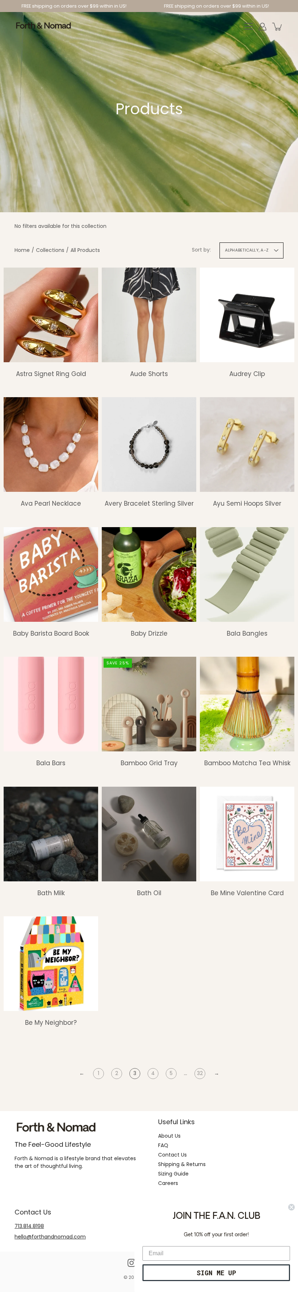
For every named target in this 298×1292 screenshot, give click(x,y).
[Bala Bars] (51, 704)
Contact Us (172, 1154)
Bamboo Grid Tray (149, 763)
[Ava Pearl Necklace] (51, 444)
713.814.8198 (29, 1226)
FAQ (163, 1145)
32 (200, 1073)
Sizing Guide (173, 1173)
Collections (50, 250)
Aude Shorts (149, 374)
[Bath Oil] (149, 834)
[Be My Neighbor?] (51, 963)
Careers (168, 1183)
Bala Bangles (247, 633)
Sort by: (201, 249)
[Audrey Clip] (247, 315)
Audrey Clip (247, 374)
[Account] (262, 26)
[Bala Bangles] (247, 574)
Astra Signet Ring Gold (51, 374)
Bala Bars (50, 763)
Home (22, 250)
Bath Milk (51, 893)
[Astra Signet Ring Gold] (51, 315)
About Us (169, 1135)
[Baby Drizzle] (149, 574)
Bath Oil (149, 893)
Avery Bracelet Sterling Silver (149, 503)
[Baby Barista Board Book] (51, 574)
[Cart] (277, 26)
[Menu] (248, 26)
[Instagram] (132, 1263)
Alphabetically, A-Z (247, 250)
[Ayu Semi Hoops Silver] (247, 444)
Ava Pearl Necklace (51, 503)
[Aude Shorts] (149, 315)
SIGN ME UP (216, 1272)
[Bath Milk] (51, 834)
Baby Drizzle (149, 633)
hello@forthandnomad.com (50, 1236)
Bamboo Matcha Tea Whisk (247, 763)
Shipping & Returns (182, 1164)
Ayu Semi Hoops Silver (247, 503)
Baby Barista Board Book (51, 633)
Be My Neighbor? (51, 1022)
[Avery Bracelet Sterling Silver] (149, 444)
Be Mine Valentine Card (247, 893)
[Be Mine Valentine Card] (247, 834)
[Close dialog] (291, 1207)
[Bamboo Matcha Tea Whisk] (247, 704)
